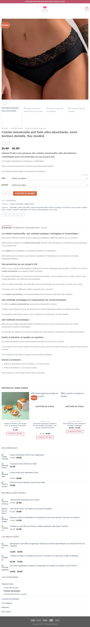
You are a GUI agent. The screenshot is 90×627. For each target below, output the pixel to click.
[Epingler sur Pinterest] (19, 214)
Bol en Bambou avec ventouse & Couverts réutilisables (74, 424)
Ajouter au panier (25, 193)
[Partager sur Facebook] (7, 214)
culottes (8, 251)
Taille (3, 178)
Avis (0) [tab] (44, 228)
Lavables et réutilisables (20, 210)
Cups (44, 238)
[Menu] (3, 8)
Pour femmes (32, 210)
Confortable (13, 207)
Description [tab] (7, 228)
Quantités (5, 185)
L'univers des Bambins (10, 599)
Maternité (5, 607)
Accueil (5, 128)
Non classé (6, 612)
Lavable (8, 210)
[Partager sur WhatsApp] (3, 214)
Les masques (7, 603)
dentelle (51, 207)
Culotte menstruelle (24, 207)
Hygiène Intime (16, 128)
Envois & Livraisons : (12, 360)
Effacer (85, 175)
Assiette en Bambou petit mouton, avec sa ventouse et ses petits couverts (15, 425)
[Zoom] (4, 103)
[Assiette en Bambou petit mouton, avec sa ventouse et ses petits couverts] (15, 405)
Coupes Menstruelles (11, 588)
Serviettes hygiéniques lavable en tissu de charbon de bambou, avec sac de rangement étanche (45, 425)
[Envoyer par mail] (15, 214)
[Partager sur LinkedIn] (23, 214)
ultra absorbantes (43, 210)
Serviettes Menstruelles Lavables (15, 594)
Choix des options (15, 433)
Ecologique (57, 207)
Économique (66, 207)
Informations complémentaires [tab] (26, 228)
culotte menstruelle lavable (39, 207)
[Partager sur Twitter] (11, 214)
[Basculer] (87, 584)
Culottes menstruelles (35, 128)
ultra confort (53, 210)
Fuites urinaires (76, 207)
